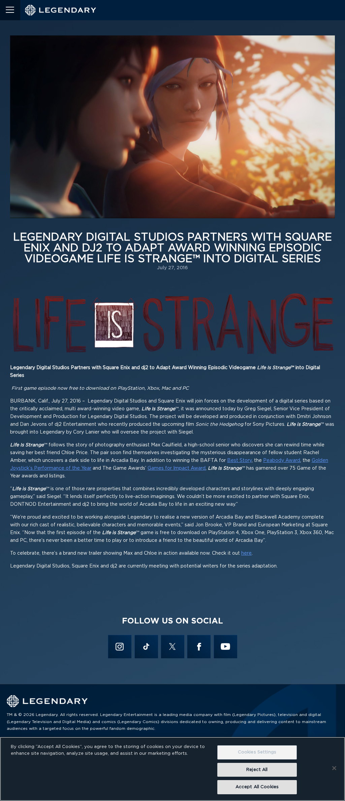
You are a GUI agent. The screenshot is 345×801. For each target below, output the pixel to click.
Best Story (239, 460)
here (246, 553)
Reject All (257, 770)
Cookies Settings (257, 752)
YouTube (225, 646)
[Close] (334, 768)
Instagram (119, 646)
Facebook (198, 646)
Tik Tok (146, 646)
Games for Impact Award (177, 468)
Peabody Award (281, 460)
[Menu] (10, 10)
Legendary (60, 10)
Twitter (173, 646)
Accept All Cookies (257, 787)
